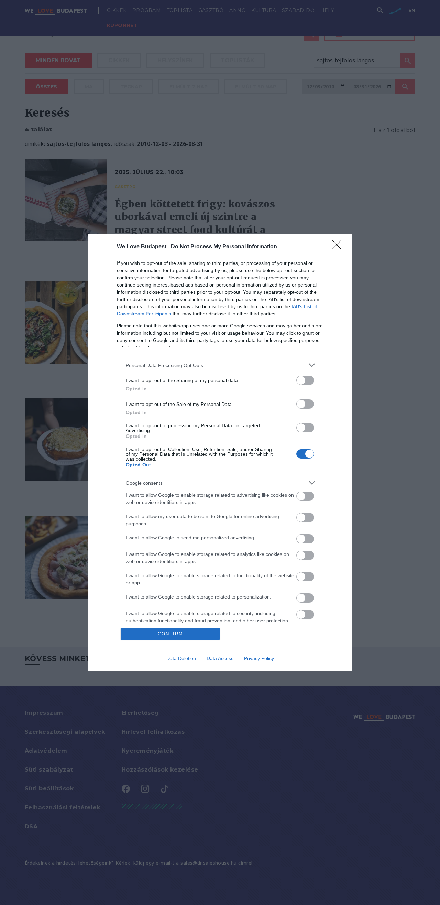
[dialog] (220, 452)
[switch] (305, 380)
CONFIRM (170, 633)
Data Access (220, 658)
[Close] (338, 247)
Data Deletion (181, 658)
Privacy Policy (259, 658)
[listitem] (220, 365)
